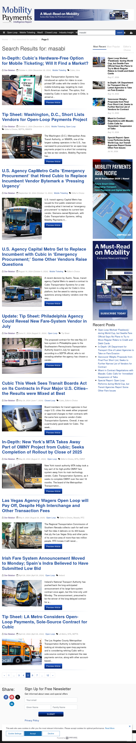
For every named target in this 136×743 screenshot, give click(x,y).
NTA (69, 634)
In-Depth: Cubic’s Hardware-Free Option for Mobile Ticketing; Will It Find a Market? (45, 60)
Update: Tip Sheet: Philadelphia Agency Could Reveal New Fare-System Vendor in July (44, 321)
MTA (76, 459)
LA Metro (63, 634)
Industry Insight (66, 32)
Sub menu (5, 32)
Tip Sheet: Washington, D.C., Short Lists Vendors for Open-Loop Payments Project (44, 116)
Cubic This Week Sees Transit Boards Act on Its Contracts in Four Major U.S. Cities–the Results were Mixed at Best (45, 388)
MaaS (40, 32)
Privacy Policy (32, 720)
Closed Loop (51, 32)
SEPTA (21, 129)
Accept (33, 733)
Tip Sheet (65, 333)
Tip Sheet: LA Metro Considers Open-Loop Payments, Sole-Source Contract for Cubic (44, 621)
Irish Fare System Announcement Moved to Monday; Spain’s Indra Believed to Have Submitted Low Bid (45, 563)
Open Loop (12, 32)
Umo (78, 70)
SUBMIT (51, 714)
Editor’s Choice (127, 48)
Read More (109, 728)
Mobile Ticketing (27, 32)
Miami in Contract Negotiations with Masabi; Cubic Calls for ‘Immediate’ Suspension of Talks (121, 123)
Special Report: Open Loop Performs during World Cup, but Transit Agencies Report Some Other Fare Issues (119, 142)
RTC (82, 517)
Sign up (132, 34)
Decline (51, 733)
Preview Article (53, 102)
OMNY (82, 459)
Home (5, 39)
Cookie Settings (14, 733)
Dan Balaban (9, 70)
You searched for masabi (24, 39)
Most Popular (113, 46)
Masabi (76, 517)
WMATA (28, 129)
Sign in (125, 34)
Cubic (72, 70)
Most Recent (99, 46)
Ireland (62, 575)
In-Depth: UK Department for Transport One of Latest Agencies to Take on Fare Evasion (120, 86)
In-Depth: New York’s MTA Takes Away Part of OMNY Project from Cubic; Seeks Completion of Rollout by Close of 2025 (43, 447)
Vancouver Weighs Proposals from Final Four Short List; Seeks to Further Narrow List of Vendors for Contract (120, 104)
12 (47, 675)
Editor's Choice (11, 129)
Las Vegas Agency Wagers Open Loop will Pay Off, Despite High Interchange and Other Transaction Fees (45, 505)
